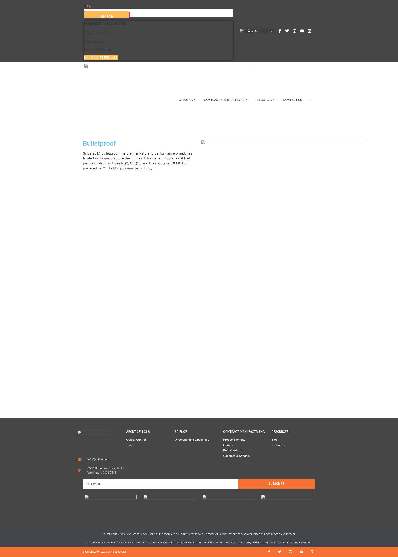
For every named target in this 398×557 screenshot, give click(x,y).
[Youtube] (302, 31)
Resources (264, 100)
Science (181, 432)
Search (106, 16)
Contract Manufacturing (224, 100)
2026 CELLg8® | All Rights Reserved (104, 551)
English (253, 30)
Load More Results (101, 57)
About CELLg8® (138, 432)
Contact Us (292, 100)
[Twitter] (287, 31)
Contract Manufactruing (244, 432)
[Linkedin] (309, 31)
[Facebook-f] (279, 31)
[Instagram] (294, 31)
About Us (186, 100)
